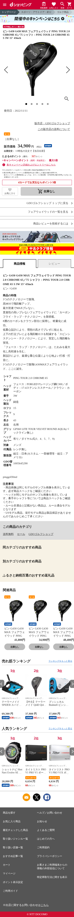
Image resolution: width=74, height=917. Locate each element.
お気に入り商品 (11, 821)
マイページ (9, 873)
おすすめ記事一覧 (13, 856)
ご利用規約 (43, 847)
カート (6, 864)
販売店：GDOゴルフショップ (52, 123)
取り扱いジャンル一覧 (15, 838)
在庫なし (14, 647)
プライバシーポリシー (49, 856)
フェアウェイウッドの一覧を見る (48, 212)
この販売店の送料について (54, 129)
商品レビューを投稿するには (50, 223)
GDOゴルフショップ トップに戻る (47, 203)
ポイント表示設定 (13, 882)
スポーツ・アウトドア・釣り (36, 12)
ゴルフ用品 (63, 12)
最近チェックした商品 (15, 830)
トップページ (9, 12)
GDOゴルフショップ (41, 534)
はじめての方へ (46, 838)
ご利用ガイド (10, 891)
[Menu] (4, 4)
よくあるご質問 (46, 830)
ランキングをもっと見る (60, 661)
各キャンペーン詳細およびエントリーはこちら (31, 164)
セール (21, 534)
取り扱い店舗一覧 (13, 847)
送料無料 (8, 534)
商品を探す (9, 812)
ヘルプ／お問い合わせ (49, 812)
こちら (45, 905)
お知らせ (42, 821)
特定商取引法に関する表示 (52, 877)
